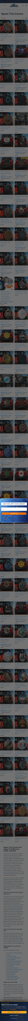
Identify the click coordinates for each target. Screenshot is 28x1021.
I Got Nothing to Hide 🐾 (14, 1012)
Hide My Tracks (14, 1015)
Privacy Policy (12, 1009)
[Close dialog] (26, 499)
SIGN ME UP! (14, 513)
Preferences (14, 1018)
